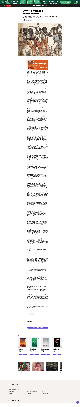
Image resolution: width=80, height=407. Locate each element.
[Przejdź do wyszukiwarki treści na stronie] (4, 5)
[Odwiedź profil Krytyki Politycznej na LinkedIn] (18, 400)
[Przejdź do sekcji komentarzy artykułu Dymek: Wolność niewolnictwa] (32, 57)
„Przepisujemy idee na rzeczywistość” (13, 389)
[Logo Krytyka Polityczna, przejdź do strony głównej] (40, 5)
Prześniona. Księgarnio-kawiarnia (32, 391)
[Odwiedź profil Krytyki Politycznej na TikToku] (15, 400)
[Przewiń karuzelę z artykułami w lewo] (19, 369)
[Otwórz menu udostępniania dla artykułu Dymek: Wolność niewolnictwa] (29, 57)
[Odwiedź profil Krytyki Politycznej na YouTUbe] (17, 400)
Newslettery (29, 393)
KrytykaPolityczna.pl (11, 391)
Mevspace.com (41, 400)
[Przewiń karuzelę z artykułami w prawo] (61, 369)
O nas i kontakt (29, 395)
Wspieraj (9, 5)
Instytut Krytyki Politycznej (12, 395)
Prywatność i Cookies (45, 393)
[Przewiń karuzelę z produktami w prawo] (61, 347)
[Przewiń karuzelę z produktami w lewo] (19, 347)
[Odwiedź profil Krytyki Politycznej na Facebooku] (12, 400)
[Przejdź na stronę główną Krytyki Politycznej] (14, 384)
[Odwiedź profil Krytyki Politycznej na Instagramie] (13, 400)
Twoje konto (44, 395)
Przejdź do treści (4, 2)
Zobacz (23, 354)
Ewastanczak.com (47, 400)
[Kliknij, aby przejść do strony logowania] (74, 5)
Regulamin (43, 391)
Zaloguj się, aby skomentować (38, 327)
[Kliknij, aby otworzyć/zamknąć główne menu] (1, 5)
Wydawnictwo (10, 393)
